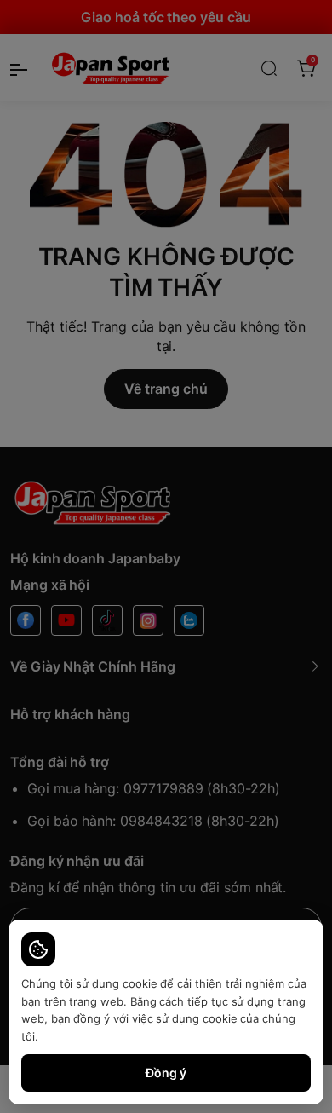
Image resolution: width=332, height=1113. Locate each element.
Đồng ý (166, 1072)
